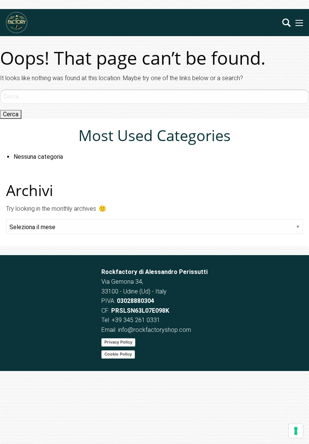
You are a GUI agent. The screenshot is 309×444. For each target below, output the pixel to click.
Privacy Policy (118, 342)
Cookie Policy (118, 354)
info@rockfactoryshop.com (154, 329)
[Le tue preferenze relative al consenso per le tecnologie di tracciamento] (296, 431)
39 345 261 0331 (137, 320)
